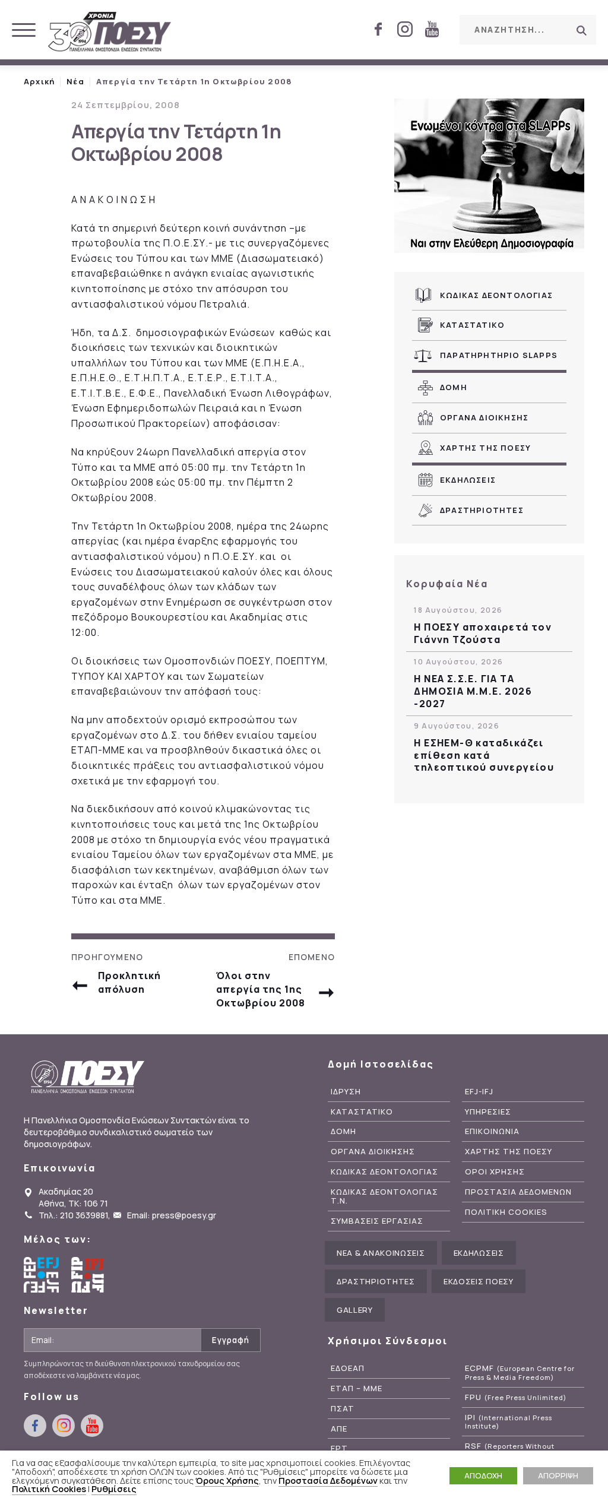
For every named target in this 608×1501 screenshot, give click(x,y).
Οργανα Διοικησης (484, 417)
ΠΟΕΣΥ (110, 32)
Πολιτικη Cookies (506, 1212)
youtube (432, 29)
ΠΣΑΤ (342, 1408)
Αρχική (39, 81)
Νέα (75, 81)
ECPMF (520, 1373)
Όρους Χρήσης (227, 1480)
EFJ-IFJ (479, 1091)
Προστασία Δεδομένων (328, 1480)
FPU (515, 1397)
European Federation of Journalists (41, 1275)
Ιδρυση (346, 1091)
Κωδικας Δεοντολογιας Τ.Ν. (384, 1196)
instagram (405, 29)
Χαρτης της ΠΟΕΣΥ (485, 447)
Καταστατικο (472, 324)
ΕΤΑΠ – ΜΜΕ (356, 1388)
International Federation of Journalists (89, 1275)
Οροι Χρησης (495, 1171)
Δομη (453, 387)
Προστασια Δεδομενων (518, 1192)
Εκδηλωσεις (468, 479)
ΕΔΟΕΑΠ (348, 1368)
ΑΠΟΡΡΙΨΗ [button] (558, 1475)
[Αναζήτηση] (581, 30)
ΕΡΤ (339, 1448)
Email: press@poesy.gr (171, 1215)
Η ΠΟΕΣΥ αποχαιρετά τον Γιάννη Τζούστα (483, 633)
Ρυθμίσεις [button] (114, 1488)
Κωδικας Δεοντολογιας (496, 295)
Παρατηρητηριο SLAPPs (499, 355)
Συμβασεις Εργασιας (377, 1221)
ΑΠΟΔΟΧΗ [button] (483, 1475)
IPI (508, 1422)
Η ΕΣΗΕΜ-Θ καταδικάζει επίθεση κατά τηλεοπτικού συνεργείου (484, 755)
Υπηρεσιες (488, 1111)
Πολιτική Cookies (49, 1488)
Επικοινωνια (492, 1131)
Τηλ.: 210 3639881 (73, 1215)
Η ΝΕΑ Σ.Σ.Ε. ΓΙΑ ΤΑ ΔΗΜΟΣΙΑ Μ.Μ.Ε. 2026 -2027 (473, 691)
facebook (378, 29)
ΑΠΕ (339, 1428)
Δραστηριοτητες (482, 510)
